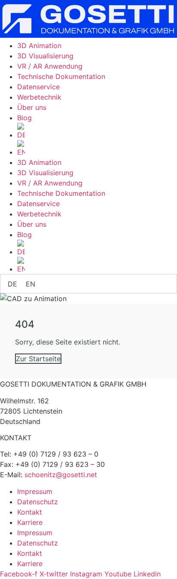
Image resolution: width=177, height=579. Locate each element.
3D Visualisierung (45, 56)
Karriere (30, 522)
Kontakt (29, 512)
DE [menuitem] (12, 284)
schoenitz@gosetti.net (60, 474)
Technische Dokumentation (61, 76)
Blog (24, 117)
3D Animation (39, 45)
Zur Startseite (38, 358)
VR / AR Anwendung (49, 66)
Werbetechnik (39, 97)
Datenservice (38, 86)
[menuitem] (97, 131)
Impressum (34, 491)
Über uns (31, 107)
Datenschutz (37, 501)
